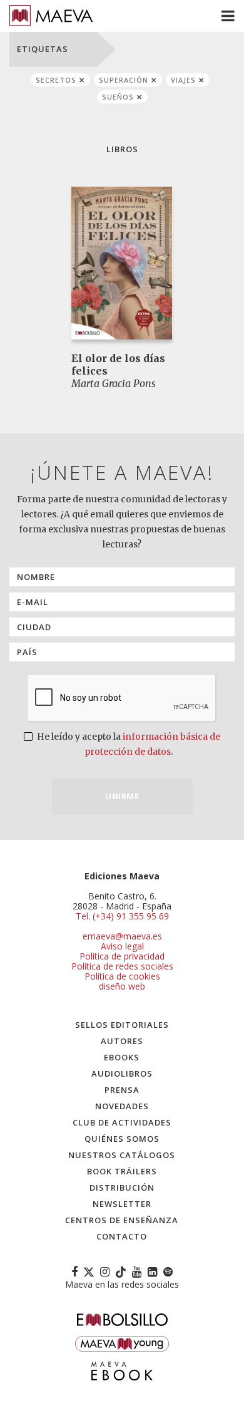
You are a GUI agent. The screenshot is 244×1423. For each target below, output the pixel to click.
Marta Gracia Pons (113, 383)
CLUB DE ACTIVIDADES (122, 1122)
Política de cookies (122, 976)
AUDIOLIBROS (122, 1073)
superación (123, 80)
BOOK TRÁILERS (122, 1171)
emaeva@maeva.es (122, 936)
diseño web (122, 986)
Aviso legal (122, 946)
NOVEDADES (122, 1106)
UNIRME (122, 796)
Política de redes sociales (122, 966)
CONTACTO (121, 1236)
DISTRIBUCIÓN (122, 1187)
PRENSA (122, 1089)
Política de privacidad (122, 956)
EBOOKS (122, 1057)
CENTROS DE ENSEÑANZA (121, 1220)
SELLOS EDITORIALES (122, 1024)
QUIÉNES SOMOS (122, 1138)
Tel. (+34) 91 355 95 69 (122, 916)
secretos (56, 80)
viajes (183, 80)
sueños (118, 96)
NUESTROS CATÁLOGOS (121, 1155)
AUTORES (122, 1041)
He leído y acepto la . (127, 744)
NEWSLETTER (122, 1203)
